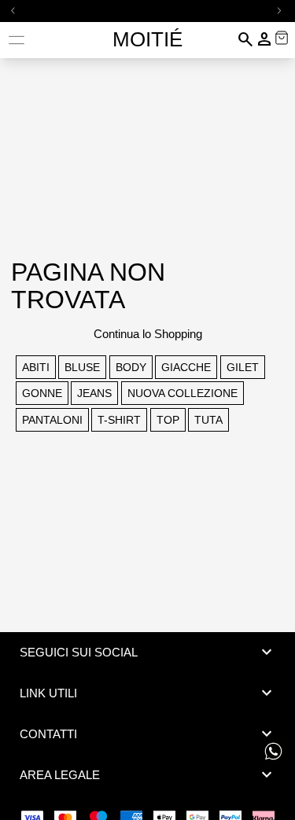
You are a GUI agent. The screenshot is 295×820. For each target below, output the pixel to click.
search (245, 39)
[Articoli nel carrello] (281, 38)
